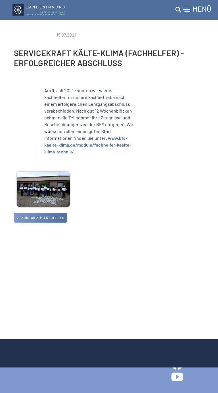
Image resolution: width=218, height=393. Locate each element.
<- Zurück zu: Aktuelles (40, 218)
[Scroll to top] (205, 380)
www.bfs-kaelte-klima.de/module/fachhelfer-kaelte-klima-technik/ (87, 144)
